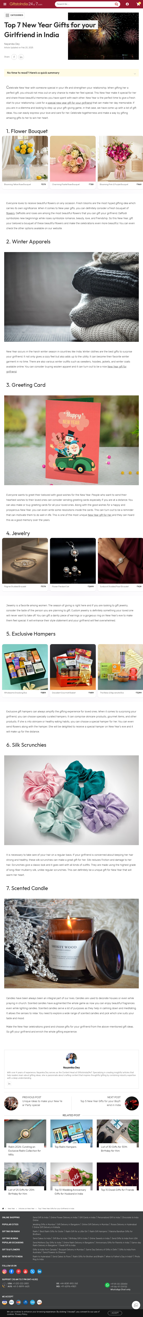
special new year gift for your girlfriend (70, 102)
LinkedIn (21, 57)
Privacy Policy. (21, 1314)
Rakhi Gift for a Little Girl (76, 1231)
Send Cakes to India (42, 1238)
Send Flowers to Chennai (54, 1252)
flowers (10, 213)
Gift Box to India (60, 1238)
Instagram (4, 1271)
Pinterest (18, 1271)
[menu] (5, 4)
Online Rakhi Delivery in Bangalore (78, 1242)
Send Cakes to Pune (62, 1256)
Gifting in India (10, 1238)
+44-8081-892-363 (69, 1283)
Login (127, 4)
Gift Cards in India (87, 1217)
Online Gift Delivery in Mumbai (95, 1224)
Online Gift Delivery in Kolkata (47, 1227)
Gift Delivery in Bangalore (68, 1224)
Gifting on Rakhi (11, 1231)
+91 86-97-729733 (118, 1287)
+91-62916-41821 (68, 1286)
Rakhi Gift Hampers (98, 1231)
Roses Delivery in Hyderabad (124, 1224)
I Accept (115, 1313)
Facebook (14, 57)
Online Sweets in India (99, 1238)
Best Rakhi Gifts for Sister (51, 1231)
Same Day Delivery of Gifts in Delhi (101, 1249)
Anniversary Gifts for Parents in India (112, 1242)
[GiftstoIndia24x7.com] (3, 1209)
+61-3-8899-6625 (21, 1286)
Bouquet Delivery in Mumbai (71, 1249)
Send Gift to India (40, 1217)
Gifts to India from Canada (45, 1249)
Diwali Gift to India (67, 1245)
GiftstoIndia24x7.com (27, 4)
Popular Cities (10, 1224)
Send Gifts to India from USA (125, 1238)
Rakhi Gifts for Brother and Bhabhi (88, 1256)
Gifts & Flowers (11, 1249)
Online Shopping (11, 1217)
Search (116, 4)
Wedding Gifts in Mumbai (44, 1224)
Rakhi (35, 1231)
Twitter (32, 1271)
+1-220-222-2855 (21, 1283)
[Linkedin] (9, 1084)
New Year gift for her (100, 515)
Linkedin (39, 1271)
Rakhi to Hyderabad (41, 1256)
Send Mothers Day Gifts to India (47, 1242)
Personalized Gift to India (109, 1217)
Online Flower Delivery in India (64, 1217)
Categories (16, 15)
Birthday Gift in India (78, 1238)
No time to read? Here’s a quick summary (33, 72)
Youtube (25, 1271)
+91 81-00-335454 (118, 1284)
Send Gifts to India (12, 1256)
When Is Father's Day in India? (119, 1256)
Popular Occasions (12, 1242)
